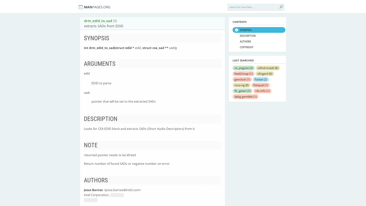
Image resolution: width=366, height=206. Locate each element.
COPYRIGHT (247, 47)
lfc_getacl (242, 91)
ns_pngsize (243, 68)
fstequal (260, 85)
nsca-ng (241, 85)
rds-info (262, 91)
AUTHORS (245, 41)
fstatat (261, 79)
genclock (242, 79)
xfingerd (264, 74)
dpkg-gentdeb (245, 96)
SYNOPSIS (246, 30)
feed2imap (243, 74)
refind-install (268, 68)
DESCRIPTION (248, 36)
